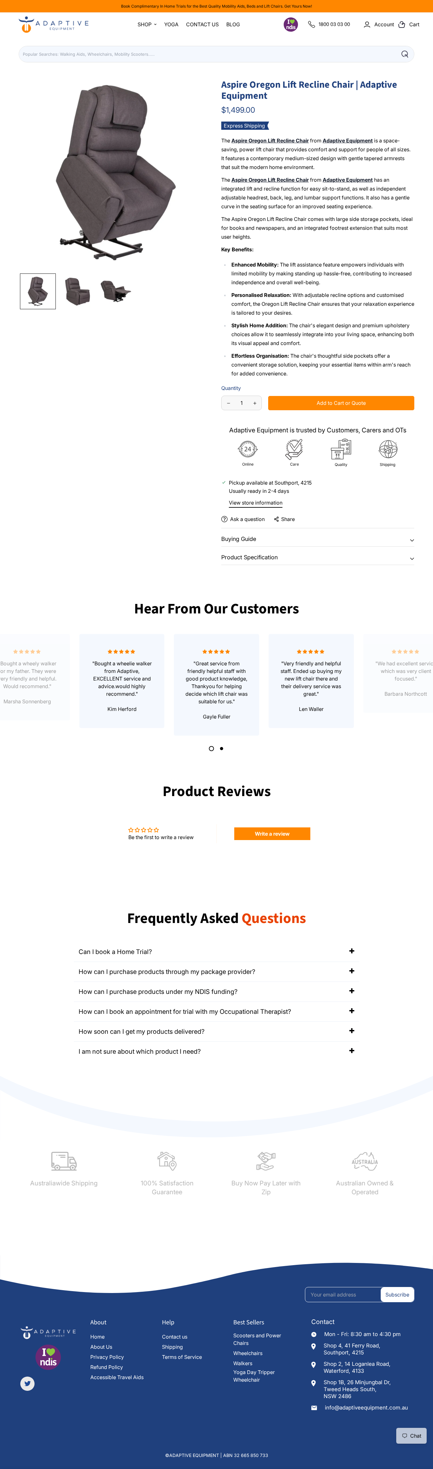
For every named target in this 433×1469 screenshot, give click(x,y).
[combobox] (216, 54)
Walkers (242, 1363)
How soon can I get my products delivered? (141, 1031)
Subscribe (397, 1294)
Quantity (231, 388)
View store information (255, 502)
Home (97, 1337)
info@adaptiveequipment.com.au (366, 1407)
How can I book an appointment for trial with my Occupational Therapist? (185, 1011)
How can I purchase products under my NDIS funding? (158, 991)
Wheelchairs (247, 1353)
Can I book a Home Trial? (115, 952)
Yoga (171, 24)
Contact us (174, 1337)
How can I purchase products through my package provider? (167, 972)
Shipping (172, 1347)
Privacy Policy (107, 1357)
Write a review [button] (272, 834)
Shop (145, 24)
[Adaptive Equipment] (53, 24)
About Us (101, 1347)
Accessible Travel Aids (117, 1377)
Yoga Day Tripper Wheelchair (254, 1376)
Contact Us (202, 24)
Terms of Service (182, 1357)
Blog (233, 24)
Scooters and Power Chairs (257, 1339)
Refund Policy (106, 1367)
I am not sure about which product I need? (140, 1051)
